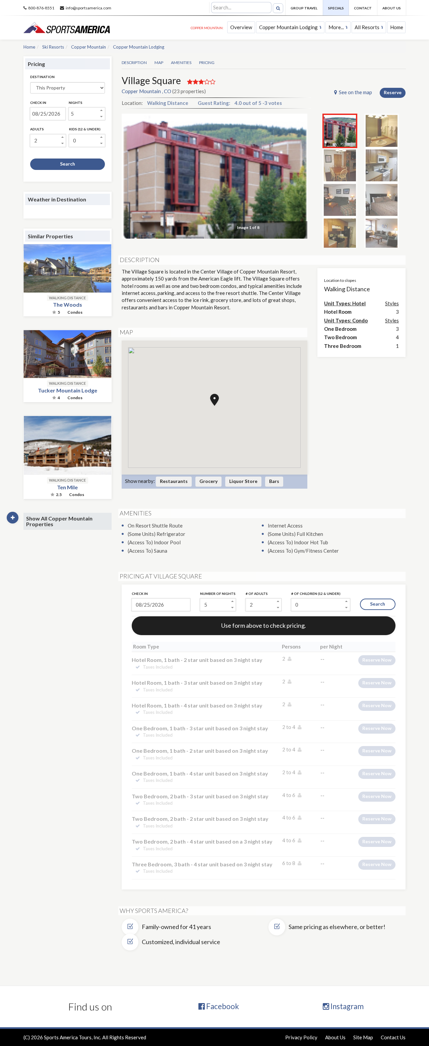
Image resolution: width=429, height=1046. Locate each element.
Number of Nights (218, 594)
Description (134, 62)
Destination (42, 77)
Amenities (181, 62)
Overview (241, 27)
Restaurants (174, 481)
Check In (38, 103)
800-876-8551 (41, 7)
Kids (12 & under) (85, 129)
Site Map (363, 1037)
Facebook (222, 1006)
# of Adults (257, 594)
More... (336, 27)
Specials (336, 8)
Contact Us (393, 1037)
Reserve (393, 92)
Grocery (208, 481)
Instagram (346, 1006)
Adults (37, 129)
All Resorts (367, 27)
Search (67, 164)
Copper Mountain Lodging (288, 27)
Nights (75, 103)
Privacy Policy (301, 1037)
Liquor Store (243, 481)
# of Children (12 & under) (316, 594)
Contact (363, 8)
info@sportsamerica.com (88, 7)
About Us (391, 8)
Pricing (206, 62)
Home (396, 27)
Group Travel (304, 8)
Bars (274, 481)
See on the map (355, 92)
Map (159, 62)
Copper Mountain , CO (146, 91)
